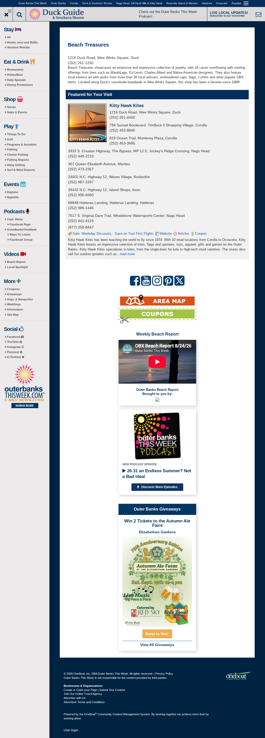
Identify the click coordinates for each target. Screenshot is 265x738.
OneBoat (90, 714)
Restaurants (15, 69)
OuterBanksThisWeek (21, 229)
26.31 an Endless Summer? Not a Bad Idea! (156, 473)
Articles (183, 233)
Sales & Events (17, 112)
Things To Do (16, 134)
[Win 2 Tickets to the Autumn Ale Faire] (157, 580)
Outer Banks (58, 3)
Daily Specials (16, 79)
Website (166, 233)
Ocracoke (221, 3)
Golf (10, 139)
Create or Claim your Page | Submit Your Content (94, 689)
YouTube (13, 341)
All (9, 37)
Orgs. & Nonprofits (20, 299)
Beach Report (16, 261)
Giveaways (14, 294)
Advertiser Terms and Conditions (84, 702)
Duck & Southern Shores (97, 3)
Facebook (14, 336)
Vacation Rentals (18, 47)
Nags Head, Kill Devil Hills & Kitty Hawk (139, 3)
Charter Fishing (17, 154)
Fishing (12, 149)
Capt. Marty (15, 219)
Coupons (13, 289)
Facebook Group (21, 239)
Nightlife (13, 197)
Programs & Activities (21, 144)
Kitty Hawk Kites (126, 105)
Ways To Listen (20, 234)
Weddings (14, 304)
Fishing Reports (18, 159)
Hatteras (207, 3)
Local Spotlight (17, 267)
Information (15, 309)
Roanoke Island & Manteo (182, 3)
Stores (11, 107)
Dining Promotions (20, 84)
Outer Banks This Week (32, 3)
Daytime (12, 192)
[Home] (57, 13)
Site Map (13, 314)
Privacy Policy (164, 673)
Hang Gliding (16, 164)
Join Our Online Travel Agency (83, 693)
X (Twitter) (14, 357)
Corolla (74, 3)
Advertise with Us (75, 697)
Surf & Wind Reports (21, 169)
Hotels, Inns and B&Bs (22, 42)
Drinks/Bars (15, 74)
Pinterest (13, 352)
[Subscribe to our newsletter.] (24, 387)
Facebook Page (20, 224)
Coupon (201, 233)
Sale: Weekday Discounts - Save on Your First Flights (113, 233)
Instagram (14, 346)
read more (127, 254)
